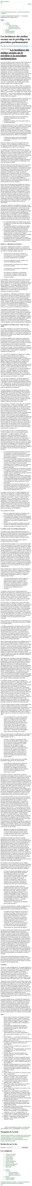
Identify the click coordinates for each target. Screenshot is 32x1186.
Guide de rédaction (13, 25)
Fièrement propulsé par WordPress (14, 1183)
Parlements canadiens (14, 27)
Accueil (7, 22)
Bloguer (7, 29)
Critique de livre (9, 1159)
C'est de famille (9, 1158)
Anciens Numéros (9, 32)
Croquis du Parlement (10, 1161)
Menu (2, 20)
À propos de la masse (10, 1154)
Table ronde (8, 1166)
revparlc (10, 1127)
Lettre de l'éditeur (9, 1162)
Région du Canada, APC (15, 28)
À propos (7, 24)
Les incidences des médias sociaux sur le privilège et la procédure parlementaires (15, 54)
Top (2, 1184)
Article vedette (12, 1128)
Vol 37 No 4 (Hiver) (23, 46)
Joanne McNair (24, 1128)
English (29, 4)
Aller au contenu (5, 1)
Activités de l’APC (10, 1155)
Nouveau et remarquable (11, 1164)
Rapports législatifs (10, 31)
